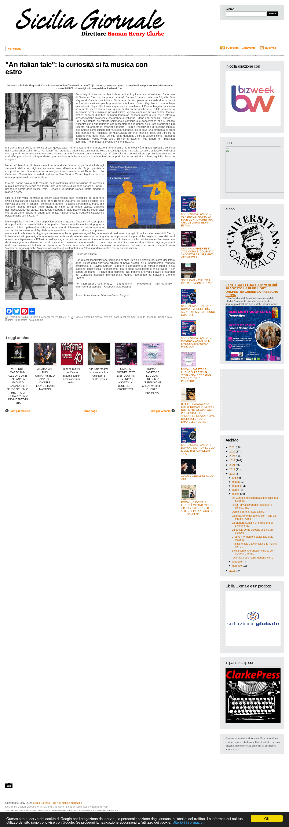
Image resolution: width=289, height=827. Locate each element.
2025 (232, 451)
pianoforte (21, 320)
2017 (232, 473)
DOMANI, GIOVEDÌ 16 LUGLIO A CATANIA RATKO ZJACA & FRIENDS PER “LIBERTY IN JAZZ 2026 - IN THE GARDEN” (197, 508)
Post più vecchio (160, 411)
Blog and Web (99, 806)
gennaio (237, 565)
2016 (232, 570)
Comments (248, 47)
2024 (232, 456)
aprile (235, 489)
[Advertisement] (198, 124)
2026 (232, 447)
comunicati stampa (125, 317)
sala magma (36, 320)
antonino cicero (93, 317)
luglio (235, 477)
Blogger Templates (76, 806)
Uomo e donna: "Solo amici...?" (249, 511)
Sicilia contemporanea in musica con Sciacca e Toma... (253, 552)
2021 (232, 464)
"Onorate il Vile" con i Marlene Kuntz (252, 557)
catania (108, 317)
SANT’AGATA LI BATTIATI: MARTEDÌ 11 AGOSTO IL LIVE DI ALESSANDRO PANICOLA (196, 342)
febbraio (237, 561)
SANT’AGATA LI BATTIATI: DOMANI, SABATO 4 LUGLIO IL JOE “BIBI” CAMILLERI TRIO (198, 449)
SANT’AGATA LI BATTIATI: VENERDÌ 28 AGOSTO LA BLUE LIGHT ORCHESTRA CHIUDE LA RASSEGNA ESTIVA (196, 219)
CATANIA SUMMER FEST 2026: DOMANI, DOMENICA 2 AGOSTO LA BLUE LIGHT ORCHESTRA (197, 253)
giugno (236, 481)
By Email (270, 47)
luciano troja (165, 317)
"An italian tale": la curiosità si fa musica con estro (76, 68)
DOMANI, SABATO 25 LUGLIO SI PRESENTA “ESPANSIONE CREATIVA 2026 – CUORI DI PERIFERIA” (196, 375)
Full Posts (232, 47)
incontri (151, 317)
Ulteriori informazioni (188, 822)
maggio (236, 485)
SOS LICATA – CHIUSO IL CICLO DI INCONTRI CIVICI (197, 282)
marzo (235, 493)
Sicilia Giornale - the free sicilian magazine (57, 802)
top (9, 785)
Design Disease (27, 806)
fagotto (141, 317)
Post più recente (20, 411)
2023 (232, 460)
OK (266, 818)
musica (9, 320)
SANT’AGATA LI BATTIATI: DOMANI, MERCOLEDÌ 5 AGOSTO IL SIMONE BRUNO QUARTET (198, 310)
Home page (90, 411)
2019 (232, 469)
